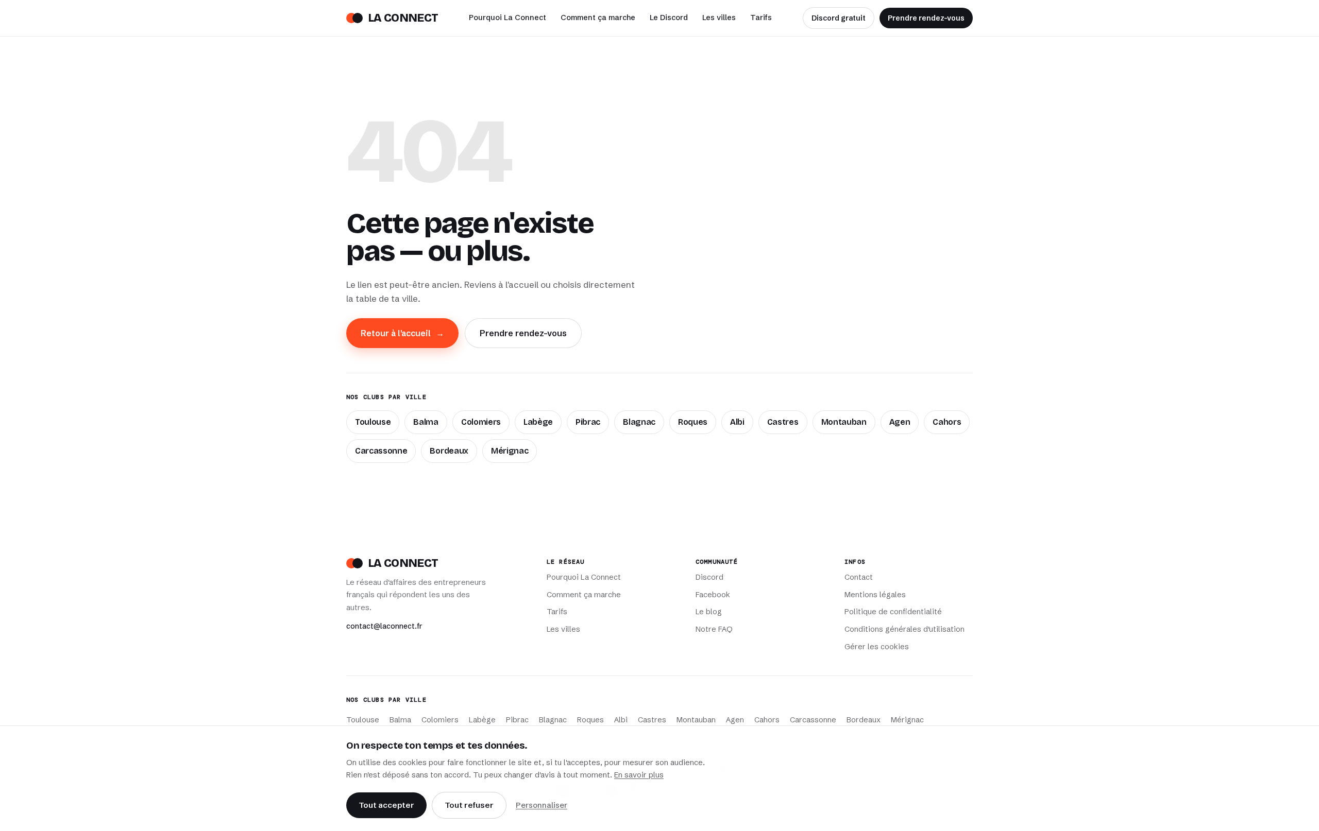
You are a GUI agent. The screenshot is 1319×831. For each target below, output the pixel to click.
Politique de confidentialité (893, 611)
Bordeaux (449, 451)
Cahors (947, 422)
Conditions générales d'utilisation (904, 629)
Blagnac (639, 422)
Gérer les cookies (876, 646)
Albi (737, 422)
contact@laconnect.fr (384, 626)
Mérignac (509, 451)
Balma (425, 422)
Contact (858, 577)
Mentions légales (875, 594)
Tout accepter (386, 805)
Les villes (719, 17)
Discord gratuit (838, 18)
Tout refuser (469, 805)
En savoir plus (639, 775)
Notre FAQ (714, 629)
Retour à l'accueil (402, 333)
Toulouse (373, 422)
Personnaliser (541, 805)
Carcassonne (381, 451)
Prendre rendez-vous (926, 18)
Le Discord (669, 17)
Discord (709, 577)
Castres (783, 422)
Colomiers (481, 422)
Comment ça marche (598, 17)
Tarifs (761, 17)
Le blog (709, 611)
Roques (692, 422)
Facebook (713, 594)
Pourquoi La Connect (507, 17)
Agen (899, 422)
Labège (538, 422)
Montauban (844, 422)
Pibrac (588, 422)
